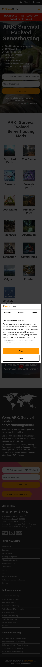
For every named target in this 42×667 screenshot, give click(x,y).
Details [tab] (21, 312)
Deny (21, 358)
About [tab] (34, 312)
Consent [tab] (7, 312)
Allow (21, 351)
